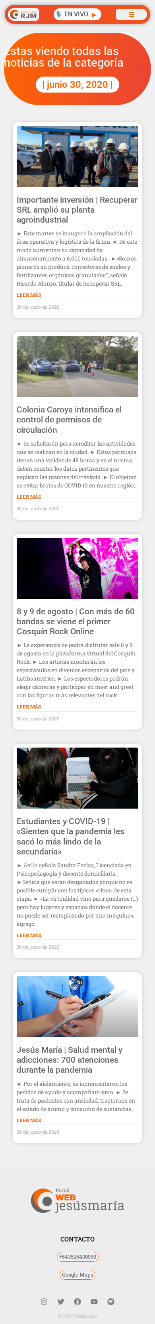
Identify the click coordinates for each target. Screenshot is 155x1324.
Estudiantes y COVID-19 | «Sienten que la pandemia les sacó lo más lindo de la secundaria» (70, 836)
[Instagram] (44, 1301)
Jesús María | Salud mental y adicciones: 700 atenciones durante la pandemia (69, 1060)
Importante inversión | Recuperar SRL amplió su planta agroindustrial (77, 210)
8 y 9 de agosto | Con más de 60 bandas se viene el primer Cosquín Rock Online (76, 621)
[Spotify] (110, 1301)
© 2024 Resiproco (77, 1316)
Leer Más (29, 295)
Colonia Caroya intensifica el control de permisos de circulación (69, 419)
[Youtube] (94, 1301)
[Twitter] (60, 1301)
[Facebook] (77, 1301)
